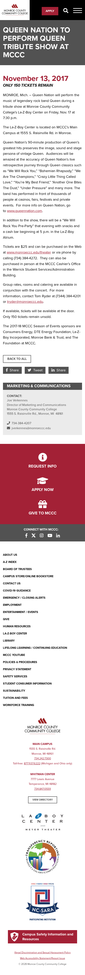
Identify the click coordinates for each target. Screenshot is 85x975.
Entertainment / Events (20, 612)
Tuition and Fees (15, 698)
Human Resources (17, 626)
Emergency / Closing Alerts (24, 597)
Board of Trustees (17, 569)
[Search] (65, 11)
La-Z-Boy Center (15, 633)
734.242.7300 (42, 758)
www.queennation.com (24, 211)
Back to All (17, 359)
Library (9, 640)
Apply (50, 11)
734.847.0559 (42, 789)
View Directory (42, 799)
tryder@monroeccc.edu (25, 301)
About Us (10, 555)
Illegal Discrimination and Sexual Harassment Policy (42, 952)
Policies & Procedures (20, 662)
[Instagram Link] (41, 535)
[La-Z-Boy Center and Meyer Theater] (42, 822)
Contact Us (12, 583)
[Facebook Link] (26, 535)
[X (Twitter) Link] (33, 535)
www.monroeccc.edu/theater (29, 252)
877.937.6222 (32, 763)
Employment (12, 605)
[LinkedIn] (58, 535)
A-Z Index (10, 562)
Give (6, 619)
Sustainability (14, 690)
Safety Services (15, 676)
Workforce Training (18, 705)
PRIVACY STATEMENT (17, 669)
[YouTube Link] (49, 535)
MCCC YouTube (14, 655)
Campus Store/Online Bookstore (28, 576)
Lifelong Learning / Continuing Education (35, 648)
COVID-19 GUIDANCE (17, 590)
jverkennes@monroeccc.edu (31, 428)
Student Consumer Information (27, 683)
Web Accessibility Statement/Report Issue (42, 958)
